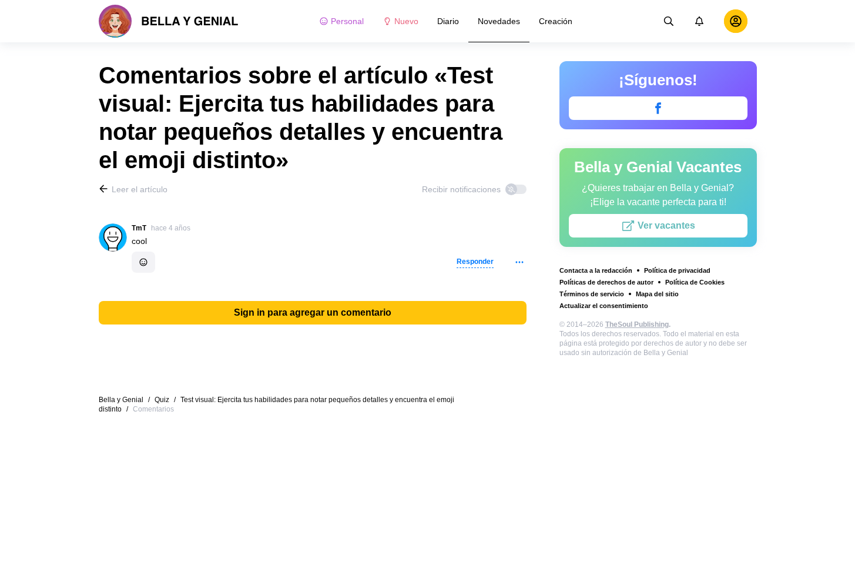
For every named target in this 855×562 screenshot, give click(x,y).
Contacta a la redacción (595, 270)
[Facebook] (658, 108)
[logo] (169, 21)
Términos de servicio (591, 293)
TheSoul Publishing (637, 324)
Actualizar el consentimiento (603, 305)
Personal (347, 21)
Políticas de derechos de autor (606, 282)
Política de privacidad (677, 270)
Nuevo (406, 21)
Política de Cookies (695, 282)
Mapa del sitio (657, 293)
